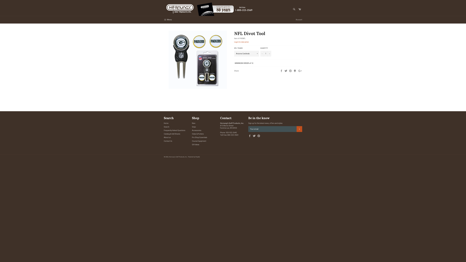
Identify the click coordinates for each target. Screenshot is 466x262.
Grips (194, 127)
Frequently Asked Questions (174, 130)
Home (166, 123)
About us (167, 137)
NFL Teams (238, 48)
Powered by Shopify (194, 157)
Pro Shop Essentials (199, 137)
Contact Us (168, 141)
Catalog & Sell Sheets (172, 134)
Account (299, 20)
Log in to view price (241, 42)
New (193, 123)
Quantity (264, 48)
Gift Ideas (195, 145)
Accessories (196, 130)
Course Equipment (199, 141)
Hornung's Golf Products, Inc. (178, 157)
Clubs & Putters (198, 134)
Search (166, 127)
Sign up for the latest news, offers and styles (265, 123)
